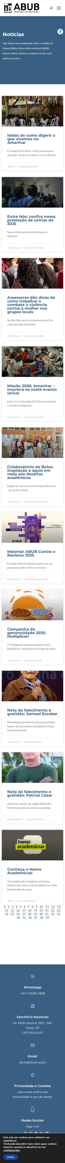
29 (35, 914)
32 (53, 914)
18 (29, 910)
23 (58, 910)
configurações (11, 1150)
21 (47, 910)
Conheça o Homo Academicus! (24, 871)
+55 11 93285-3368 (32, 993)
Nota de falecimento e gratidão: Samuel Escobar (32, 712)
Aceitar (10, 1157)
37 (36, 917)
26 (18, 914)
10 (41, 907)
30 (41, 914)
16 (18, 910)
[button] (60, 31)
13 (58, 907)
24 (6, 914)
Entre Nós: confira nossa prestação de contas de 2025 (31, 220)
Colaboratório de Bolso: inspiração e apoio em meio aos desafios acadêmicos (30, 472)
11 (47, 907)
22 (53, 910)
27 (24, 914)
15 (12, 910)
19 (35, 910)
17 (24, 910)
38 (41, 917)
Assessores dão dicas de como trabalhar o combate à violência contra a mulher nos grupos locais (31, 304)
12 (53, 907)
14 (6, 910)
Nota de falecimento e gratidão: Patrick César (29, 793)
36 (30, 917)
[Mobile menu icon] (58, 8)
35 (24, 917)
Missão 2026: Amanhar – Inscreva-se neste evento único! (32, 389)
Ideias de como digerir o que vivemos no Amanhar (31, 139)
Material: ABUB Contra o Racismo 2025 (31, 553)
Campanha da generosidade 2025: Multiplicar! (26, 633)
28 (29, 914)
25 (12, 914)
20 (41, 910)
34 (18, 917)
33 (58, 914)
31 (47, 914)
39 (47, 917)
